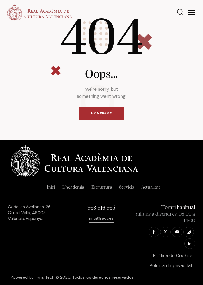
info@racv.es (101, 218)
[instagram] (188, 232)
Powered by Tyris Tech (32, 277)
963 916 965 (101, 208)
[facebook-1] (154, 232)
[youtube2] (177, 232)
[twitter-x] (165, 232)
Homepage (101, 113)
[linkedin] (189, 243)
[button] (191, 12)
